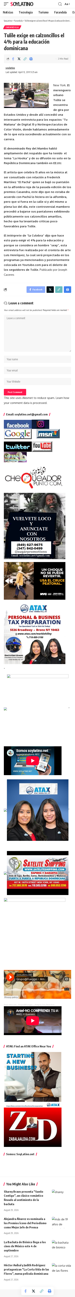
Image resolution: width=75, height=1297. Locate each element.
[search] (60, 4)
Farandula (12, 27)
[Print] (31, 59)
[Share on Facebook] (13, 59)
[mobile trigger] (7, 4)
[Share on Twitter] (19, 59)
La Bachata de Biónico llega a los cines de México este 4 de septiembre (25, 1246)
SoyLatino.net (10, 1005)
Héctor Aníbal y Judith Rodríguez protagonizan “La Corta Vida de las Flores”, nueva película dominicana (26, 1269)
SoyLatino (21, 4)
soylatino (10, 67)
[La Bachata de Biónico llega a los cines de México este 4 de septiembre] (61, 1246)
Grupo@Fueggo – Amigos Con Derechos (36, 1005)
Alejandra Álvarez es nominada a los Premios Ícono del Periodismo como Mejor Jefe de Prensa (25, 1223)
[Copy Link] (25, 59)
